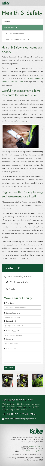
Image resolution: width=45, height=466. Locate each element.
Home (7, 21)
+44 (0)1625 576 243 (20, 414)
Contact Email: (11, 321)
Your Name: (10, 303)
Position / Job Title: (12, 331)
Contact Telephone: (13, 313)
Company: (9, 339)
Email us (12, 289)
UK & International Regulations (17, 39)
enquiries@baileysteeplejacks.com (20, 418)
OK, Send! (9, 367)
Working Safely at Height (15, 33)
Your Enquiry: (10, 349)
